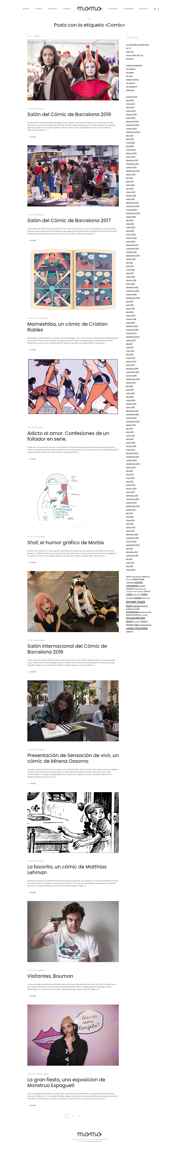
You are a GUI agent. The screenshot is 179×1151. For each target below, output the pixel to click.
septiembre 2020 (133, 213)
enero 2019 (130, 284)
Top (136, 624)
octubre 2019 (131, 252)
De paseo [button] (38, 9)
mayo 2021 (130, 185)
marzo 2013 (130, 527)
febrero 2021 (131, 195)
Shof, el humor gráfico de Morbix (65, 542)
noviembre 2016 (132, 372)
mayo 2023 (130, 104)
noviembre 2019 (132, 248)
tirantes (130, 624)
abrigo (128, 577)
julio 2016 (129, 386)
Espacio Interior (132, 79)
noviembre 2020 (132, 206)
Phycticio (130, 59)
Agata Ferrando (136, 576)
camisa (138, 582)
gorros (148, 598)
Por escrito (45, 318)
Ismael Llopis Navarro (95, 1141)
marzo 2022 (131, 150)
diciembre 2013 (132, 495)
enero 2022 (130, 157)
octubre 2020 (131, 210)
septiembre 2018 (133, 298)
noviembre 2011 (132, 555)
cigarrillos (140, 591)
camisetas (132, 585)
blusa (127, 579)
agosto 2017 (131, 340)
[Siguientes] (79, 1115)
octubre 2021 (131, 167)
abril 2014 (130, 481)
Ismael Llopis (135, 602)
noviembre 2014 (132, 457)
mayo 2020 (130, 227)
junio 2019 (130, 266)
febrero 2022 (131, 153)
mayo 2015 (130, 435)
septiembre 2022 (133, 132)
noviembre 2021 (132, 164)
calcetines (130, 583)
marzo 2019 (130, 277)
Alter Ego (130, 52)
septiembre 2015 (133, 421)
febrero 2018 (131, 319)
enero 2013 (130, 531)
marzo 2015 (130, 442)
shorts (129, 621)
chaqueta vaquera (131, 591)
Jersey (136, 606)
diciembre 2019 (132, 245)
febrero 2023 (131, 114)
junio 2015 (130, 432)
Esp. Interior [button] (128, 9)
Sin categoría (131, 86)
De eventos (40, 109)
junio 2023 (130, 100)
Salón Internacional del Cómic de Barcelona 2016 (67, 649)
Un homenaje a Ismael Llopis (137, 44)
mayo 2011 (130, 562)
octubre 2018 (131, 294)
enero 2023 (130, 118)
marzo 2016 (130, 400)
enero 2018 (130, 322)
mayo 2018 (130, 308)
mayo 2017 (130, 351)
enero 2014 (130, 492)
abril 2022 (130, 146)
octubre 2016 (131, 375)
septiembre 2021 (133, 171)
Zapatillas (141, 628)
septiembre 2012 (133, 545)
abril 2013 (130, 524)
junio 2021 (130, 181)
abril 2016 (130, 397)
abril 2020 (130, 231)
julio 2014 (129, 471)
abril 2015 (130, 439)
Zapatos (129, 631)
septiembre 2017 (133, 337)
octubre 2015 (131, 418)
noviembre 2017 (132, 330)
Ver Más (33, 137)
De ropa (129, 76)
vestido (130, 628)
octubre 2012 (131, 541)
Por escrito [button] (113, 9)
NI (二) (128, 48)
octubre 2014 (131, 460)
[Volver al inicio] (89, 9)
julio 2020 (129, 220)
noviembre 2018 (132, 291)
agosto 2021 (131, 174)
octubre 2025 (131, 97)
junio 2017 (130, 347)
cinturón (147, 591)
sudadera (144, 621)
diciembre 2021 (132, 160)
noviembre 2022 (132, 125)
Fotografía (130, 598)
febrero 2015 (131, 446)
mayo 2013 (130, 520)
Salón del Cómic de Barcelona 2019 (69, 114)
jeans (129, 606)
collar (129, 594)
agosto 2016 (131, 382)
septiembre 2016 (133, 379)
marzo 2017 (130, 358)
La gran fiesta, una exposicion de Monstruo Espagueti (66, 1082)
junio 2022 (130, 139)
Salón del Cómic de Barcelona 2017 (69, 220)
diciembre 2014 (132, 453)
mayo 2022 (130, 142)
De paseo (130, 72)
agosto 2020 (131, 217)
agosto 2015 (131, 425)
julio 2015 (129, 428)
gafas (138, 597)
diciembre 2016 (132, 368)
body (131, 579)
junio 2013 (130, 517)
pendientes (132, 611)
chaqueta (130, 589)
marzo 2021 (130, 192)
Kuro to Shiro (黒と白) (134, 55)
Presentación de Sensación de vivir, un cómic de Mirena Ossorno (73, 758)
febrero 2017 (131, 361)
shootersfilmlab (135, 618)
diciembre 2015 (132, 411)
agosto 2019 (131, 259)
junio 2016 (130, 390)
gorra (143, 598)
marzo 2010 (130, 570)
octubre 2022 (131, 128)
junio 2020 (130, 224)
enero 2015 (130, 450)
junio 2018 (130, 305)
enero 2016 (130, 407)
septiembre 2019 (133, 255)
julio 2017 (129, 344)
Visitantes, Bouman (50, 976)
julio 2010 (129, 566)
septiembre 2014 (133, 464)
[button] (89, 19)
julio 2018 (129, 301)
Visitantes (41, 970)
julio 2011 (129, 559)
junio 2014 (130, 474)
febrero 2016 (131, 404)
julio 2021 (129, 178)
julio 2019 (129, 262)
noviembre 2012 (132, 538)
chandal (142, 586)
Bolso (135, 579)
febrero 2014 (131, 488)
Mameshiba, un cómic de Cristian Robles (67, 327)
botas (141, 579)
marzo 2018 (130, 315)
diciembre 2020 (132, 202)
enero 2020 (130, 241)
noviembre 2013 (132, 499)
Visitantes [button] (67, 9)
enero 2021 (130, 199)
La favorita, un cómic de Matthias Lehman (66, 869)
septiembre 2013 (133, 506)
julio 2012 (129, 548)
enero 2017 (130, 365)
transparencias (145, 625)
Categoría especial (134, 65)
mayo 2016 (130, 393)
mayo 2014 (130, 478)
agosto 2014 (131, 467)
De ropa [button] (26, 9)
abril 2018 (130, 312)
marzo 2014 (130, 485)
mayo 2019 (130, 270)
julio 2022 (129, 135)
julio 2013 (129, 513)
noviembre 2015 (132, 414)
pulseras (142, 612)
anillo (144, 576)
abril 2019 (130, 273)
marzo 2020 (131, 234)
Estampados (137, 594)
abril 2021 (130, 188)
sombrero (136, 622)
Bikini (148, 576)
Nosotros (143, 9)
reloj (146, 612)
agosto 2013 (131, 510)
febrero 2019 (131, 280)
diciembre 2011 (132, 552)
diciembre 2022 (132, 121)
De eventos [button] (52, 9)
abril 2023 (130, 107)
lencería (144, 606)
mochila (136, 609)
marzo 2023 (131, 111)
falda (144, 594)
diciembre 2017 (132, 326)
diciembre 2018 (132, 287)
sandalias (145, 615)
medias (129, 609)
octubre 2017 (131, 333)
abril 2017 (130, 354)
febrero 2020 (131, 238)
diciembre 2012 (132, 534)
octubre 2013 (131, 502)
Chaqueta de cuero (140, 589)
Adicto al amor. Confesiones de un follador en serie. (68, 436)
